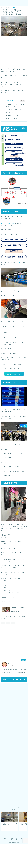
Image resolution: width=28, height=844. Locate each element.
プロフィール (18, 839)
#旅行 (8, 623)
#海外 (12, 623)
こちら (18, 262)
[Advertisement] (14, 51)
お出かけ (5, 838)
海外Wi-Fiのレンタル (12, 112)
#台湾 (3, 623)
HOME (2, 835)
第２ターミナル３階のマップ (14, 109)
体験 (17, 838)
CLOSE (22, 100)
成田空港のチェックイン (13, 115)
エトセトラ (16, 7)
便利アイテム (11, 838)
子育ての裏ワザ (11, 839)
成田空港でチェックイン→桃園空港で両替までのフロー (15, 105)
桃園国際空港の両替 (11, 118)
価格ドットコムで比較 (7, 223)
